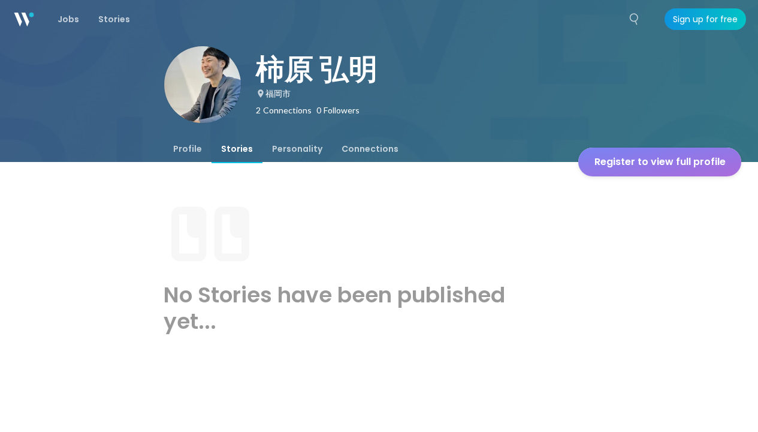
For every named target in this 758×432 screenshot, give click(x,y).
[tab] (188, 148)
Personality (297, 149)
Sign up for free (705, 19)
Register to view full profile (660, 162)
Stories (237, 149)
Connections (370, 149)
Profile (187, 149)
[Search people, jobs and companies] (635, 19)
